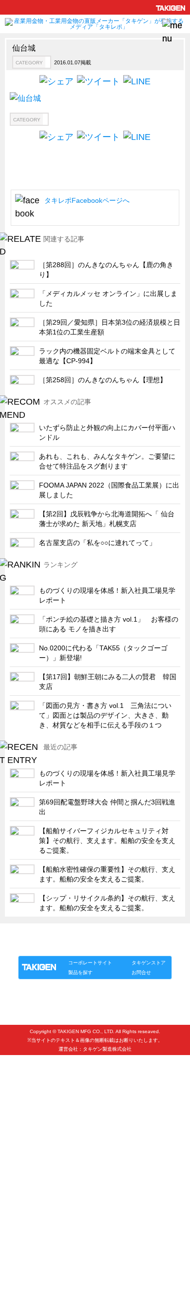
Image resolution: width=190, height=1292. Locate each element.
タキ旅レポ (30, 1072)
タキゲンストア (149, 962)
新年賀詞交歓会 (37, 1233)
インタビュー (34, 1185)
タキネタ (27, 1088)
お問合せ (141, 972)
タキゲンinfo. (137, 945)
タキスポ (27, 1056)
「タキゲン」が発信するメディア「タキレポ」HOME (81, 934)
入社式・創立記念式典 (46, 1217)
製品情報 (36, 945)
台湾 (21, 1152)
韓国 (21, 1104)
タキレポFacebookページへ (87, 200)
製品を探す (80, 972)
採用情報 (27, 1169)
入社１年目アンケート (46, 1201)
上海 (21, 1120)
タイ (21, 1136)
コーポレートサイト (90, 962)
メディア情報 (34, 1249)
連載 (107, 945)
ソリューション (74, 945)
